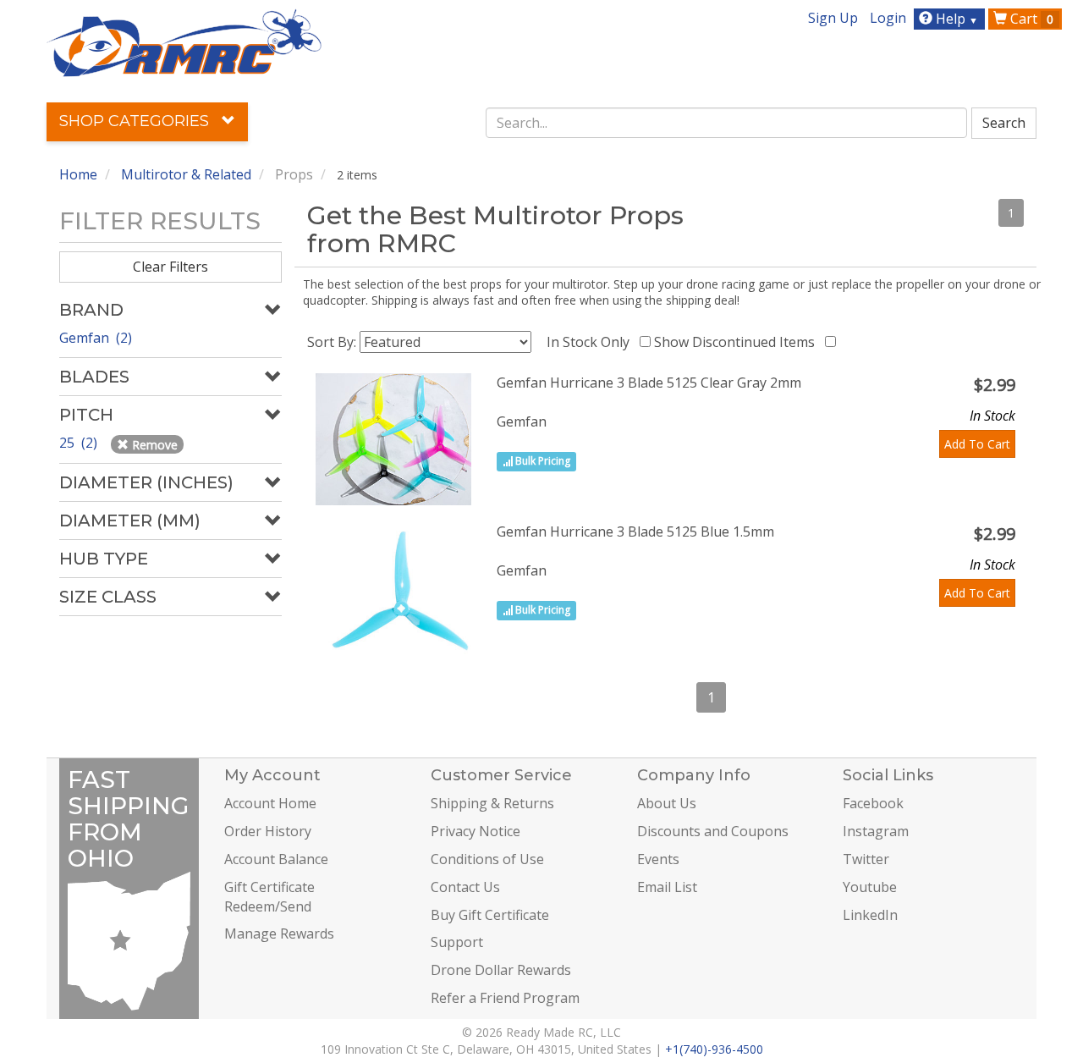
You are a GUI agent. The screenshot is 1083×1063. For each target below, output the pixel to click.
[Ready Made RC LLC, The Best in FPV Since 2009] (184, 41)
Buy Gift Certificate (490, 915)
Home (78, 174)
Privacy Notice (475, 831)
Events (658, 859)
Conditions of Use (487, 859)
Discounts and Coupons (713, 831)
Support (457, 942)
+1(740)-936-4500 (714, 1049)
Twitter (866, 859)
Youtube (870, 887)
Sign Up (833, 17)
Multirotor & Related (186, 174)
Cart (1030, 18)
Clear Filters (170, 266)
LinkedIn (870, 915)
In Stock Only (591, 342)
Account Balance (276, 859)
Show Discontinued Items (738, 342)
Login (888, 17)
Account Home (270, 803)
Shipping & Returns (492, 803)
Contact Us (465, 887)
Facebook (873, 803)
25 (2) (80, 442)
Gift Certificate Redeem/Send (269, 897)
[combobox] (727, 122)
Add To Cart (977, 444)
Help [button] (955, 18)
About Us (666, 803)
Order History (267, 831)
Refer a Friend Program (505, 998)
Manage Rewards (279, 933)
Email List (667, 887)
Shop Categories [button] (136, 121)
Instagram (876, 831)
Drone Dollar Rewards (501, 970)
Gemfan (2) (95, 337)
